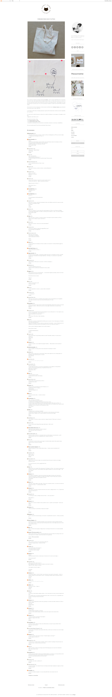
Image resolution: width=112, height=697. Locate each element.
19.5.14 (30, 377)
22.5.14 (30, 499)
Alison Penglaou (31, 520)
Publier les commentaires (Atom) (48, 687)
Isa (28, 319)
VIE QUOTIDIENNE (74, 135)
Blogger (74, 694)
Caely (29, 216)
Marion (29, 482)
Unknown (30, 342)
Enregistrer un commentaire (33, 675)
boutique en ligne (56, 107)
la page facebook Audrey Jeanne (34, 121)
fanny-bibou (30, 303)
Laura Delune (30, 622)
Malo (29, 527)
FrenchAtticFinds (31, 193)
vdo (29, 646)
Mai (29, 393)
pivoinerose (30, 652)
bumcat (29, 385)
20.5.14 (30, 464)
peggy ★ (29, 271)
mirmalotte (30, 670)
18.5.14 (30, 340)
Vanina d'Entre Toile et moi (33, 427)
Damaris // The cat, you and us (33, 532)
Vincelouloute (30, 398)
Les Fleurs (46, 99)
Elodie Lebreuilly (31, 139)
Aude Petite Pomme (31, 248)
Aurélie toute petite (31, 347)
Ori (28, 287)
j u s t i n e (30, 359)
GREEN (72, 130)
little (29, 373)
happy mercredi (31, 253)
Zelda (29, 409)
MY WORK (72, 132)
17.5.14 (30, 137)
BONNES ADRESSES (74, 127)
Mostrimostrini (31, 133)
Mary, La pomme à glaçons (33, 446)
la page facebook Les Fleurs (34, 120)
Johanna (29, 507)
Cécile (29, 242)
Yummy (29, 546)
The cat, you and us (35, 536)
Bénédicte (30, 514)
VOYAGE (72, 137)
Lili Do (29, 352)
